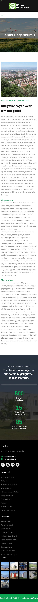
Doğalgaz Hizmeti (7, 532)
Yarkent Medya (32, 598)
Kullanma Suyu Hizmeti (9, 536)
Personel (4, 503)
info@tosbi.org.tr (10, 456)
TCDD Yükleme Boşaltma (9, 554)
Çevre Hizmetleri (6, 543)
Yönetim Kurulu (6, 488)
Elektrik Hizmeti (6, 529)
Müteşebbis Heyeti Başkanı (10, 492)
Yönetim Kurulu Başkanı (9, 484)
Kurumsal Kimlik (6, 506)
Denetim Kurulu (6, 499)
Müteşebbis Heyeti (7, 495)
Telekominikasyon (7, 547)
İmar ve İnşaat (5, 521)
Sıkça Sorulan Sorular (8, 510)
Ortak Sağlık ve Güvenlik (9, 540)
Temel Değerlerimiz (7, 477)
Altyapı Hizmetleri (7, 525)
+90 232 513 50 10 (10, 459)
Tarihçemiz (4, 481)
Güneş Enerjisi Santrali (8, 551)
